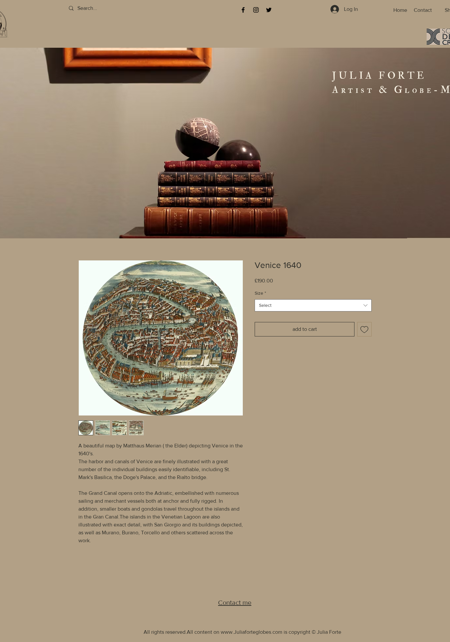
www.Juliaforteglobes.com (251, 632)
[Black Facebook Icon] (243, 9)
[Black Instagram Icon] (256, 9)
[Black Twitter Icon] (268, 9)
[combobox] (313, 305)
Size (260, 293)
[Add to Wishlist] (364, 329)
